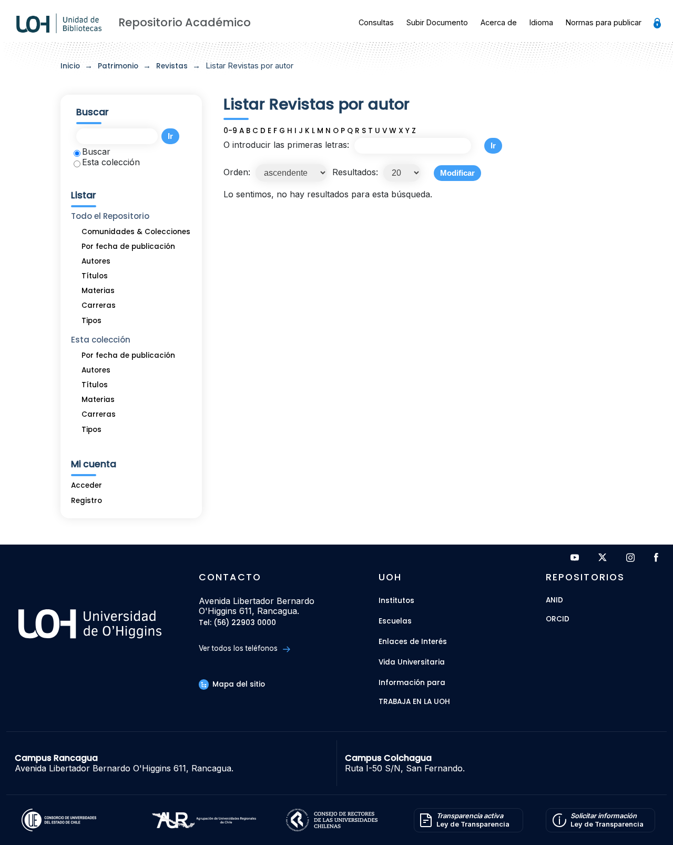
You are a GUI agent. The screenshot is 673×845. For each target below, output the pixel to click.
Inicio (70, 66)
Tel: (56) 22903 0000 (237, 623)
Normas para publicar (603, 22)
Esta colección (111, 162)
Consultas (376, 22)
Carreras (98, 305)
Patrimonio (118, 66)
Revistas (172, 66)
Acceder (86, 485)
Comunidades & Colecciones (135, 232)
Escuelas (395, 621)
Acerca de (499, 22)
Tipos (91, 321)
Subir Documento (437, 22)
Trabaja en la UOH (414, 702)
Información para (412, 683)
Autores (95, 261)
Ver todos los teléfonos (239, 648)
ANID (554, 600)
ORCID (557, 619)
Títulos (94, 276)
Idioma (541, 22)
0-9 (230, 131)
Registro (86, 501)
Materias (98, 291)
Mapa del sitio (237, 684)
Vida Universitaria (412, 662)
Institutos (396, 601)
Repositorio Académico (184, 22)
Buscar (96, 151)
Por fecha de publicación (128, 247)
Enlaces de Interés (413, 642)
